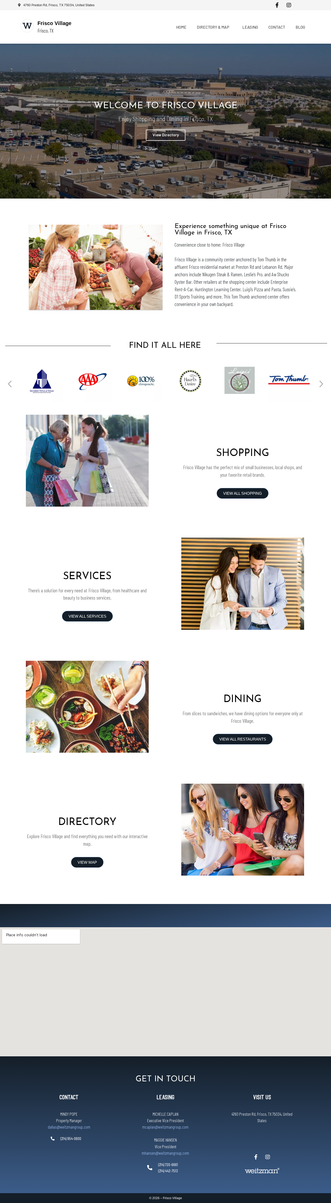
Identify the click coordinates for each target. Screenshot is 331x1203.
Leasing (250, 27)
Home (181, 27)
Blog (300, 27)
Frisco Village (54, 23)
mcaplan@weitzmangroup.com (165, 1126)
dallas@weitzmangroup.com (69, 1126)
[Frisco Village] (27, 25)
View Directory (166, 135)
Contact (276, 27)
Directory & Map (213, 27)
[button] (9, 383)
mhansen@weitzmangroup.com (165, 1152)
